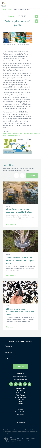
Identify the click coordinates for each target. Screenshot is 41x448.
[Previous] (16, 175)
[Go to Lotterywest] (19, 439)
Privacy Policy (20, 414)
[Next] (22, 175)
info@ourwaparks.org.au (20, 376)
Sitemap (20, 409)
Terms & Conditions (20, 412)
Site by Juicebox (20, 422)
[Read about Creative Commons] (29, 439)
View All (32, 176)
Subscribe (20, 367)
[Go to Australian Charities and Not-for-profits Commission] (13, 439)
